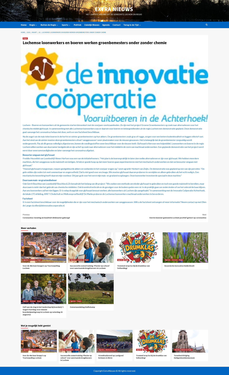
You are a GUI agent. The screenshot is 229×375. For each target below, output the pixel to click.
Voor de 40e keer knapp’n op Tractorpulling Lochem (34, 356)
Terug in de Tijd (131, 24)
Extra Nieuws (114, 9)
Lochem (32, 260)
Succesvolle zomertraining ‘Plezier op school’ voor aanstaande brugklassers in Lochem (90, 267)
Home (23, 24)
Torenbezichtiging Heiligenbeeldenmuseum (184, 356)
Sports (65, 24)
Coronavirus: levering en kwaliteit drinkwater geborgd (46, 216)
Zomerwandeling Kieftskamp (82, 307)
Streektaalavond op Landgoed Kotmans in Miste (110, 356)
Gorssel (174, 260)
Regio (32, 24)
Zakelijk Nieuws (91, 24)
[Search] (206, 25)
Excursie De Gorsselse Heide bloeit (179, 266)
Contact (116, 24)
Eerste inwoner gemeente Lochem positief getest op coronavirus (178, 216)
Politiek (77, 24)
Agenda (106, 24)
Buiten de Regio (48, 24)
